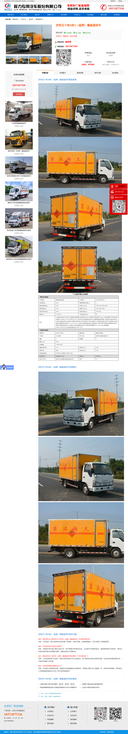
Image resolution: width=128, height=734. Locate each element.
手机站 (120, 1)
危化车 (31, 19)
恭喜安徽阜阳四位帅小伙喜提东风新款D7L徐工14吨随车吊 (58, 687)
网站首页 (11, 15)
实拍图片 (63, 73)
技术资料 (64, 15)
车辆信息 (45, 73)
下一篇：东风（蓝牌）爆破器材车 (49, 696)
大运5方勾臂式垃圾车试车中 (91, 687)
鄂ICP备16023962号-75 (18, 732)
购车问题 (97, 73)
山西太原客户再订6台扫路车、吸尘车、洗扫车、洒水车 (57, 684)
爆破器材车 (39, 19)
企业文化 (50, 715)
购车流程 (104, 15)
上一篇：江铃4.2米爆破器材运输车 (49, 693)
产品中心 (77, 15)
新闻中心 (50, 15)
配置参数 (80, 73)
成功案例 (115, 73)
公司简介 (50, 711)
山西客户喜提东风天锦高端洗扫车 (92, 684)
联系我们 (113, 1)
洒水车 (37, 15)
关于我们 (24, 15)
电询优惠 (19, 94)
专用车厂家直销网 (13, 706)
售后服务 (90, 15)
